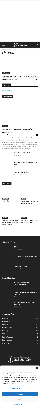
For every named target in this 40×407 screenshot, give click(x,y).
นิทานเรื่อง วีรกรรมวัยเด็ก (21, 172)
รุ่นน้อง (16, 247)
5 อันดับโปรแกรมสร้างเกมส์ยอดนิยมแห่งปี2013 (25, 303)
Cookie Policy (18, 404)
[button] (37, 368)
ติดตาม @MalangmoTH (9, 90)
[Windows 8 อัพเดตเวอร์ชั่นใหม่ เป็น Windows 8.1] (20, 114)
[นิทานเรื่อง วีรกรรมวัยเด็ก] (7, 175)
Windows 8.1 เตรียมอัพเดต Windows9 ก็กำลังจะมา (29, 221)
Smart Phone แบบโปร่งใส (22, 153)
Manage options (16, 388)
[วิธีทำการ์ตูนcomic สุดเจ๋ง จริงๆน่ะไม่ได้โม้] (20, 65)
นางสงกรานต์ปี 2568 (20, 266)
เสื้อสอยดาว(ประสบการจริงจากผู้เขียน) (25, 257)
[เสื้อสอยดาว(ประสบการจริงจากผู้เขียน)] (7, 259)
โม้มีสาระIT (5, 126)
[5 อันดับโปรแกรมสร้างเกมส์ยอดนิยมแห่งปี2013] (6, 304)
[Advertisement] (20, 21)
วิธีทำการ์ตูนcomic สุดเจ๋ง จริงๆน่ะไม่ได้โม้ (20, 76)
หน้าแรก (4, 50)
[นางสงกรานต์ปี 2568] (7, 269)
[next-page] (6, 229)
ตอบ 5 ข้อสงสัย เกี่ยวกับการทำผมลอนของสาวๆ (29, 202)
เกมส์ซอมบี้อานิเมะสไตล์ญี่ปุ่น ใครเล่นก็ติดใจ (25, 164)
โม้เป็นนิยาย (5, 198)
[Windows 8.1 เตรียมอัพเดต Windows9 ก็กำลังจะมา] (29, 213)
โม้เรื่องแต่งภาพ (6, 73)
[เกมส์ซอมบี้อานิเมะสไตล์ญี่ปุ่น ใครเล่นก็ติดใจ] (7, 165)
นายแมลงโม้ (5, 79)
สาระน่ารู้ (23, 198)
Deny (20, 399)
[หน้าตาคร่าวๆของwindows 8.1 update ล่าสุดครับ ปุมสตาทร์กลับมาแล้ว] (10, 213)
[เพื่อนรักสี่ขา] (10, 194)
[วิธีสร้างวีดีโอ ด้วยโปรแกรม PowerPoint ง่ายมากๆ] (7, 285)
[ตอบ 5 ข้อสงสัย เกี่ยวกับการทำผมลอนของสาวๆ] (29, 194)
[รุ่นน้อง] (7, 249)
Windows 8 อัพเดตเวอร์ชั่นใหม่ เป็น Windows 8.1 (17, 131)
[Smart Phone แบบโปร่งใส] (7, 155)
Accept (20, 394)
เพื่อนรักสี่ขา (5, 201)
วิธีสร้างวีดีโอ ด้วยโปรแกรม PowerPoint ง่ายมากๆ (22, 284)
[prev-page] (3, 229)
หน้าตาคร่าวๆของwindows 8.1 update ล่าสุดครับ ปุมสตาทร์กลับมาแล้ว (10, 222)
